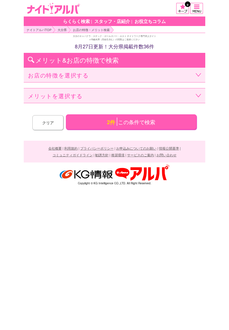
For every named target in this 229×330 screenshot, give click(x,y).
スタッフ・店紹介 (112, 21)
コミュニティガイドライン (73, 154)
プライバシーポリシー (97, 148)
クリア (48, 122)
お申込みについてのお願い (136, 148)
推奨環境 (118, 154)
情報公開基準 (169, 148)
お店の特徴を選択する (58, 75)
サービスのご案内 (140, 154)
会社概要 (55, 148)
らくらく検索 (76, 21)
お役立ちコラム (150, 21)
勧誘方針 (102, 154)
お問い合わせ (166, 154)
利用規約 (71, 148)
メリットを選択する (55, 96)
